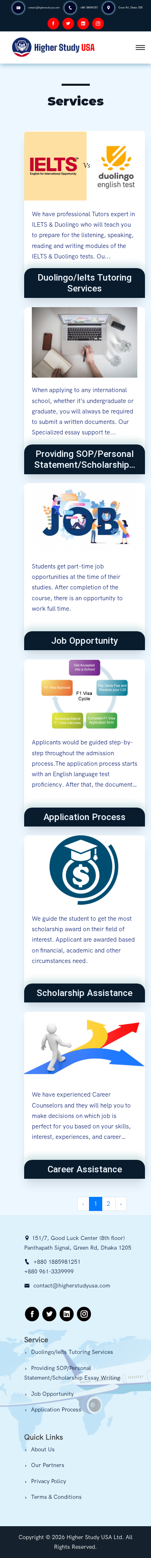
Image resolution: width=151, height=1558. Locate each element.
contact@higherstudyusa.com (44, 7)
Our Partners (46, 1465)
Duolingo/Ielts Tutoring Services (71, 1352)
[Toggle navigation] (140, 47)
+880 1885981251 (89, 7)
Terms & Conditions (55, 1496)
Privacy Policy (47, 1481)
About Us (42, 1449)
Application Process (55, 1409)
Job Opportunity (51, 1393)
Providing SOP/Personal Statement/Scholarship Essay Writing (72, 1373)
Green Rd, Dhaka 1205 (130, 7)
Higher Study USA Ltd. (95, 1537)
